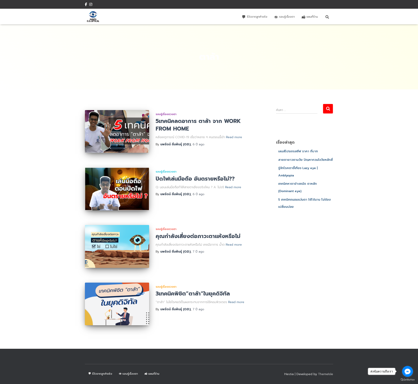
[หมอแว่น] (93, 16)
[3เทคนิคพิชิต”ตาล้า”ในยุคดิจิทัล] (117, 304)
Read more (234, 137)
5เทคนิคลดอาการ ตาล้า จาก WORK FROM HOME (198, 125)
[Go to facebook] (407, 371)
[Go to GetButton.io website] (408, 379)
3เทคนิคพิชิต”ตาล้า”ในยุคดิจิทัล (193, 294)
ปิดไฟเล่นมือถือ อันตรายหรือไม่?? (195, 179)
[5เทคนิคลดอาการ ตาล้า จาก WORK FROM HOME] (117, 131)
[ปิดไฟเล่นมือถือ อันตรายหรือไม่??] (117, 189)
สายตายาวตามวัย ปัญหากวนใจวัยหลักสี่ (305, 160)
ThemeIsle (325, 374)
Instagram (90, 5)
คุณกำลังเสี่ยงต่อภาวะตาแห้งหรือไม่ (198, 236)
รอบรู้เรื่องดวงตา (166, 114)
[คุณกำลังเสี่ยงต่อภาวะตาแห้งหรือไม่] (117, 246)
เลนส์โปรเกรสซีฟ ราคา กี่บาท (298, 151)
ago (198, 144)
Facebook (86, 5)
